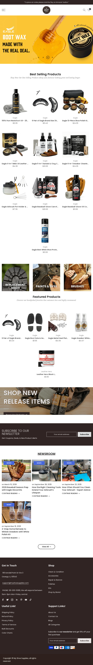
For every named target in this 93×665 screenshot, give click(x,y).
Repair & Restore (55, 580)
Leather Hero (46, 371)
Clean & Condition (56, 572)
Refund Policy (7, 616)
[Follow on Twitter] (7, 599)
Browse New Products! (15, 414)
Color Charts (7, 633)
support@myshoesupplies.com (15, 583)
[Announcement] (46, 2)
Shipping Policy (8, 612)
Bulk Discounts (8, 629)
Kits (49, 588)
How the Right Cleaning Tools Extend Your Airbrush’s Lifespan (46, 490)
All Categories (54, 624)
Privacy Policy (7, 620)
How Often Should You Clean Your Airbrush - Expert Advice (76, 488)
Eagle (15, 118)
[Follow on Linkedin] (17, 599)
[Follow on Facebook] (3, 599)
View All (45, 546)
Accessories (53, 576)
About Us (52, 612)
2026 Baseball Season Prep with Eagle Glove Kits (15, 488)
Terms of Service (9, 624)
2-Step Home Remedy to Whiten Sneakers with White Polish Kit (15, 532)
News (9, 463)
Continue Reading (10, 493)
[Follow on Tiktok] (30, 599)
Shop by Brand (54, 592)
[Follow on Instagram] (12, 599)
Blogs (50, 620)
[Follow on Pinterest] (21, 599)
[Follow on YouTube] (26, 599)
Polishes (51, 584)
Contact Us (53, 616)
